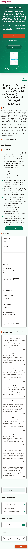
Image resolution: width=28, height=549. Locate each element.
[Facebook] (4, 538)
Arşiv (3, 483)
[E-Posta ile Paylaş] (23, 538)
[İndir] (23, 525)
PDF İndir (13, 36)
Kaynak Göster (13, 40)
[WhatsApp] (9, 538)
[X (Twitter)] (14, 538)
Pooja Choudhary (8, 29)
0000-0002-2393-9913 (8, 270)
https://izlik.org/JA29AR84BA (11, 324)
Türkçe (19, 2)
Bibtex (25, 331)
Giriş (25, 2)
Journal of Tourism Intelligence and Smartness (14, 68)
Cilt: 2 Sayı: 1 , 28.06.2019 (11, 490)
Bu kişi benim (16, 278)
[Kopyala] (24, 349)
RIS (18, 331)
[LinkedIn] (18, 538)
